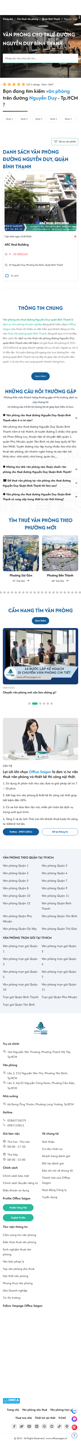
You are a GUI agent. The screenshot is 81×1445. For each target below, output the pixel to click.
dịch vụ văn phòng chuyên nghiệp (22, 324)
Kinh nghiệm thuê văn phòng (17, 1251)
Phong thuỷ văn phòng (18, 1283)
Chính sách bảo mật (16, 1176)
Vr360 (62, 1418)
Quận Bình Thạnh (54, 265)
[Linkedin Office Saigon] (37, 1426)
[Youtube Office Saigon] (29, 1426)
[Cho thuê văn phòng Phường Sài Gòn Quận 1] (21, 559)
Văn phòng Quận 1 (15, 865)
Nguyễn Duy (18, 265)
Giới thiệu (48, 1142)
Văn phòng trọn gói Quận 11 (59, 987)
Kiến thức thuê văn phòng (19, 1242)
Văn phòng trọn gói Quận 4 (59, 961)
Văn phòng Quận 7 (54, 880)
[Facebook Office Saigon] (14, 1426)
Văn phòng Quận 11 (55, 895)
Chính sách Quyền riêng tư (20, 1183)
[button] (4, 592)
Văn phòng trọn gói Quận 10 (20, 987)
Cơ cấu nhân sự (52, 1149)
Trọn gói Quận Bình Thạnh (20, 997)
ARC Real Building (17, 244)
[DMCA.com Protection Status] (11, 1401)
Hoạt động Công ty (54, 1190)
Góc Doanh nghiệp (15, 1290)
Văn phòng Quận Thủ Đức (59, 928)
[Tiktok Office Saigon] (59, 1426)
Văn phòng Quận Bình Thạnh (56, 906)
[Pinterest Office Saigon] (44, 1426)
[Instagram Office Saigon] (52, 1426)
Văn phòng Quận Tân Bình (59, 916)
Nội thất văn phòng (15, 1276)
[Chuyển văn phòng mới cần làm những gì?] (40, 656)
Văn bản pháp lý (13, 1261)
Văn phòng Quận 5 (15, 880)
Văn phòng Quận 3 (15, 873)
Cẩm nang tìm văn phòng (19, 1235)
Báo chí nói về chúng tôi (57, 1170)
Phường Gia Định (35, 265)
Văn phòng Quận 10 (16, 895)
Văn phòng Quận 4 (54, 873)
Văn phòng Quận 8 (15, 888)
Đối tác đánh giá (53, 1163)
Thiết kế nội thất (45, 1418)
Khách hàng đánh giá (56, 1156)
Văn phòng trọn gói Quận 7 (59, 974)
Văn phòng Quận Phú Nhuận (17, 919)
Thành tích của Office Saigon (56, 1180)
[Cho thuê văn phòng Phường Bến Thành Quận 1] (60, 559)
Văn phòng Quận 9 (54, 888)
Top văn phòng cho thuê (18, 1269)
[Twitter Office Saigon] (22, 1426)
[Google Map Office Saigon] (67, 1426)
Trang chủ (13, 1410)
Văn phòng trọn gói (62, 1410)
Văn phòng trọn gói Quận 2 (59, 948)
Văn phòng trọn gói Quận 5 (20, 974)
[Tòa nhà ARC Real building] (40, 201)
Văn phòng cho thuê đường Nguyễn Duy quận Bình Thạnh (37, 319)
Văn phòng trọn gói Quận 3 (20, 961)
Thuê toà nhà (23, 1418)
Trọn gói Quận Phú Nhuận (59, 997)
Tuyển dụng (49, 1197)
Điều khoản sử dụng (16, 1190)
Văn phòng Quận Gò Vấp (20, 928)
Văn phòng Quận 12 (16, 903)
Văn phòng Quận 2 (54, 865)
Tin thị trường (11, 1297)
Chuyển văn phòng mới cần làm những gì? (29, 692)
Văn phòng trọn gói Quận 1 (20, 948)
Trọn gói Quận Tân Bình (19, 1004)
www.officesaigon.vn (56, 1438)
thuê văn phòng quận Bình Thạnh (27, 334)
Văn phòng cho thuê (34, 1410)
